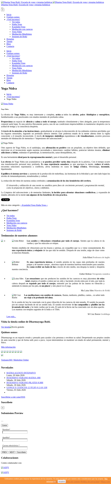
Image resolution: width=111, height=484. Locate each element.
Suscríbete (21, 452)
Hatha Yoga (17, 24)
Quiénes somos (12, 17)
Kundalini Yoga (18, 27)
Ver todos (16, 22)
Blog (8, 44)
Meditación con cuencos (22, 29)
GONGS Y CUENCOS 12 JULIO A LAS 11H (26, 387)
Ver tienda (5, 327)
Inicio (8, 14)
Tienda (9, 41)
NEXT (12, 452)
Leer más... (11, 316)
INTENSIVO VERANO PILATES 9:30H (24, 382)
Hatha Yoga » (42, 205)
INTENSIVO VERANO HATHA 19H (23, 378)
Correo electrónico (10, 445)
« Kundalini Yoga (28, 205)
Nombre (6, 429)
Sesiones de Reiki (19, 36)
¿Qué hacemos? (13, 19)
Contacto (10, 46)
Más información (8, 347)
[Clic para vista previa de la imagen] (7, 104)
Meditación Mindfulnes (22, 34)
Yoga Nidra (17, 32)
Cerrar (4, 425)
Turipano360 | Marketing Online (15, 360)
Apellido (6, 437)
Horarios (10, 39)
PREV (4, 452)
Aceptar (62, 482)
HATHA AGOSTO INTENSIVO (21, 373)
